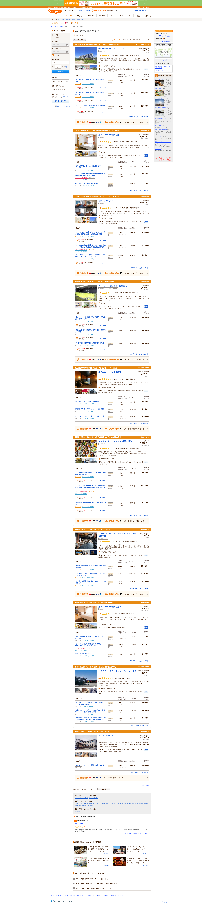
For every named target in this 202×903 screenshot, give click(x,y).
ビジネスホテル (79, 798)
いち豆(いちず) (159, 136)
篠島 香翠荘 (158, 88)
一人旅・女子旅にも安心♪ (82, 653)
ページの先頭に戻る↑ (145, 785)
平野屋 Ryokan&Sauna (161, 129)
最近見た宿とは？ (167, 41)
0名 (66, 67)
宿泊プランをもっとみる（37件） (139, 661)
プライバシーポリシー (167, 902)
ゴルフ (130, 15)
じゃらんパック (80, 15)
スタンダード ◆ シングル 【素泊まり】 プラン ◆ (89, 765)
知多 (90, 798)
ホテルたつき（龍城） (161, 98)
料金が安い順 (127, 39)
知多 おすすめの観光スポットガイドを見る (136, 833)
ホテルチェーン (62, 895)
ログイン (81, 10)
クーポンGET (103, 87)
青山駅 (108, 803)
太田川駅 (87, 805)
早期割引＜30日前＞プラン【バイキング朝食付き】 (89, 409)
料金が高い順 (136, 39)
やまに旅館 (158, 125)
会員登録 (87, 10)
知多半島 (95, 798)
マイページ (151, 10)
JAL (97, 895)
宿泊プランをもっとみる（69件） (139, 515)
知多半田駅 (102, 803)
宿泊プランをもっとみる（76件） (139, 268)
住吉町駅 (95, 803)
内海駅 (146, 803)
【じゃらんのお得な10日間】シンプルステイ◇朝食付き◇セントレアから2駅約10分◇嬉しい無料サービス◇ (90, 487)
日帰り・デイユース (81, 19)
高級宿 (74, 19)
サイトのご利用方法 (139, 7)
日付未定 (56, 55)
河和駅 (117, 803)
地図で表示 (80, 39)
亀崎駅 (81, 803)
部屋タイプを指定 (58, 81)
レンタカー (113, 16)
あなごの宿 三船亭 (160, 79)
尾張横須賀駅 (124, 803)
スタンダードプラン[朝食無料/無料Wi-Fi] (87, 183)
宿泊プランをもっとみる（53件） (139, 190)
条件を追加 (66, 97)
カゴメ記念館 (78, 824)
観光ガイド (118, 895)
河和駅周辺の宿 (159, 70)
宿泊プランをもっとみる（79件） (139, 423)
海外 (138, 16)
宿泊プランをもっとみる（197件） (139, 117)
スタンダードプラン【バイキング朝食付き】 (87, 401)
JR (95, 895)
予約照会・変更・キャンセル (140, 10)
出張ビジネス (61, 19)
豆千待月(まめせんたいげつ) (162, 118)
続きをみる (107, 853)
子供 (63, 67)
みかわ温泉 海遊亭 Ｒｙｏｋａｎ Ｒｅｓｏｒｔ (163, 108)
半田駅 (86, 803)
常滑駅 (141, 803)
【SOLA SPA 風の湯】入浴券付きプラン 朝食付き (90, 105)
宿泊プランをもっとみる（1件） (140, 772)
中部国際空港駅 (79, 805)
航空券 (121, 15)
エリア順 (146, 39)
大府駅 (92, 805)
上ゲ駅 (113, 803)
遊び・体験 (91, 16)
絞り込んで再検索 (60, 101)
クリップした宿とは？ (166, 36)
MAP (146, 69)
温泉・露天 (68, 19)
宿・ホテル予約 (54, 26)
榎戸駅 (136, 803)
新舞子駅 (131, 803)
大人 (53, 67)
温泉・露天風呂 (80, 895)
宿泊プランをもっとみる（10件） (139, 588)
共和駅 (77, 803)
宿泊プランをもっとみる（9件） (140, 725)
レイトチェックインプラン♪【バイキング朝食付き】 (89, 416)
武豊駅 (90, 803)
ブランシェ (158, 149)
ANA (100, 895)
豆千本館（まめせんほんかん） (163, 142)
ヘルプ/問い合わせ (149, 7)
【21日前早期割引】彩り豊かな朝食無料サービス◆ (89, 343)
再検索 (60, 71)
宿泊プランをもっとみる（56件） (139, 354)
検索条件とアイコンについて (63, 106)
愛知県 (61, 26)
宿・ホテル (54, 895)
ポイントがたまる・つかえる (58, 23)
